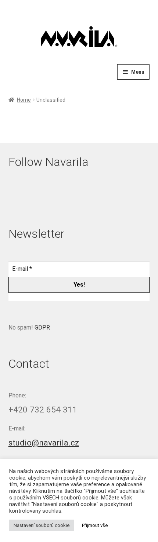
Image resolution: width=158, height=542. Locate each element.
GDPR (42, 327)
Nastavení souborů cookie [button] (41, 525)
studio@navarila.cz (43, 442)
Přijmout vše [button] (95, 525)
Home (24, 100)
